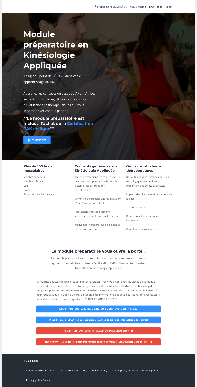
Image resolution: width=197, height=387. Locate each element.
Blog (159, 6)
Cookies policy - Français (125, 370)
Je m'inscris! (37, 140)
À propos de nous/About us (111, 6)
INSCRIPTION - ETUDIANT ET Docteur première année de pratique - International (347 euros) (98, 319)
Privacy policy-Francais (39, 380)
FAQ (151, 6)
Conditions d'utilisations (40, 370)
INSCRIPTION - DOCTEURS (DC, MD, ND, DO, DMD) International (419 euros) (98, 308)
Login (169, 6)
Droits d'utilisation (68, 370)
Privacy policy (150, 370)
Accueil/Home (138, 6)
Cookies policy (99, 370)
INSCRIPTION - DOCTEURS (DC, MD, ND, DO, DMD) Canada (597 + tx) (98, 330)
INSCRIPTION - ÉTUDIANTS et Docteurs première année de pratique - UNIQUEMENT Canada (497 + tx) (98, 341)
